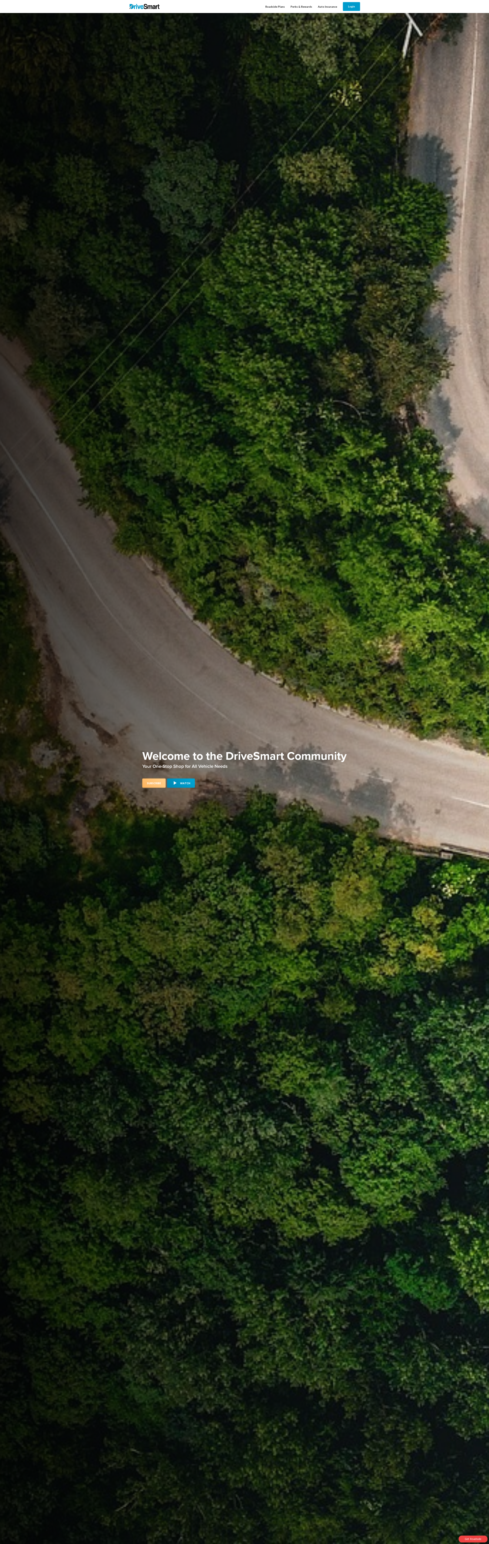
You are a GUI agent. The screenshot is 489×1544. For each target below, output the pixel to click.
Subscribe (154, 783)
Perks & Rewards (301, 6)
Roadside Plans (275, 6)
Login (351, 6)
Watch (185, 783)
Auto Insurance (327, 6)
